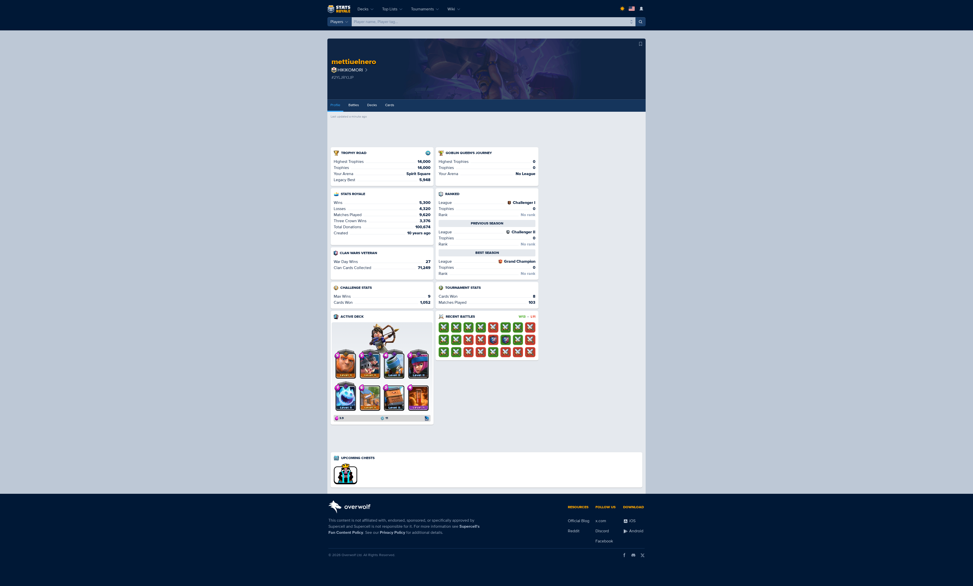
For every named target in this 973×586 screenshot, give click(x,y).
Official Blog (578, 520)
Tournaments (422, 9)
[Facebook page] (624, 555)
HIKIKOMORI (350, 70)
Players (336, 21)
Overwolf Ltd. (352, 555)
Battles (353, 105)
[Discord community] (633, 555)
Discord (602, 531)
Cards (389, 105)
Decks (363, 9)
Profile (335, 105)
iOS (631, 520)
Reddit (573, 531)
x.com (600, 520)
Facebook (604, 541)
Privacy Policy (392, 532)
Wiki (451, 9)
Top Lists (389, 9)
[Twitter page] (643, 555)
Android (635, 531)
